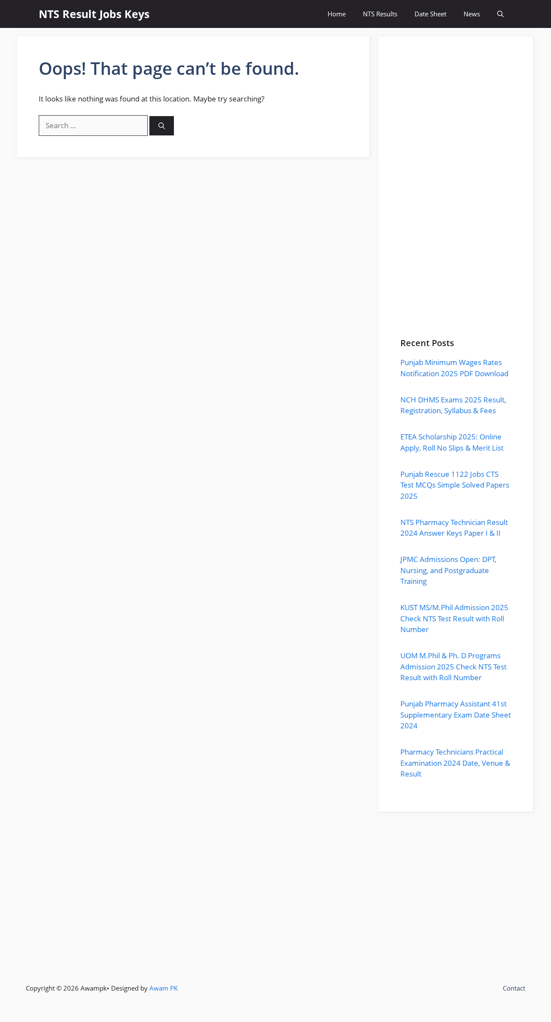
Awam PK (163, 988)
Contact (514, 988)
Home (337, 13)
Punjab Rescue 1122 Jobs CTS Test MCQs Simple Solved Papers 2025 (454, 485)
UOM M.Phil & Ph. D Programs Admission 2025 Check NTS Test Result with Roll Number (453, 666)
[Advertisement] (455, 198)
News (472, 13)
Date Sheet (430, 13)
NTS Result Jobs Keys (94, 13)
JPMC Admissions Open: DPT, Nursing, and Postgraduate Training (448, 570)
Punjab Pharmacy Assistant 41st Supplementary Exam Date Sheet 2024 (455, 714)
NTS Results (380, 13)
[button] (500, 14)
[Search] (161, 125)
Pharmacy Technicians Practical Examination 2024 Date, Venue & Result (455, 763)
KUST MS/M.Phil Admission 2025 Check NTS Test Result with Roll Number (454, 618)
